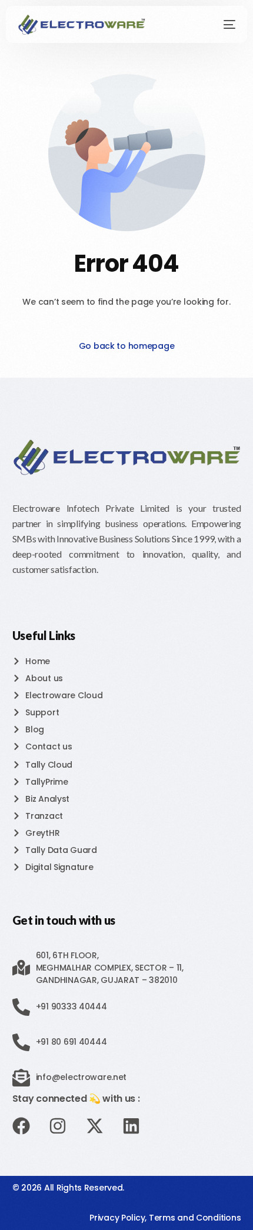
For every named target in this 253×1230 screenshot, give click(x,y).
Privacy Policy (117, 1218)
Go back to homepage (127, 346)
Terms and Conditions (195, 1218)
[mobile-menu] (223, 24)
